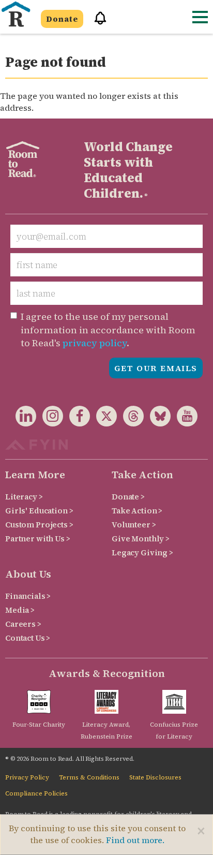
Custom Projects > (39, 524)
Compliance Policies (36, 793)
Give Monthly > (141, 538)
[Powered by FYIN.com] (36, 443)
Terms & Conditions (89, 777)
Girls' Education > (39, 510)
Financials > (28, 596)
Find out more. (135, 840)
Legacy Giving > (142, 552)
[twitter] (103, 418)
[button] (96, 22)
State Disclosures (155, 777)
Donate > (128, 496)
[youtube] (184, 418)
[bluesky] (157, 418)
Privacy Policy (27, 777)
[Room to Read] (15, 14)
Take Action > (137, 510)
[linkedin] (26, 418)
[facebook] (76, 418)
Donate (62, 18)
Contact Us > (27, 637)
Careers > (23, 623)
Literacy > (24, 496)
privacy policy (95, 342)
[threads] (130, 418)
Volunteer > (134, 524)
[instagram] (49, 418)
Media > (20, 610)
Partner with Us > (37, 538)
